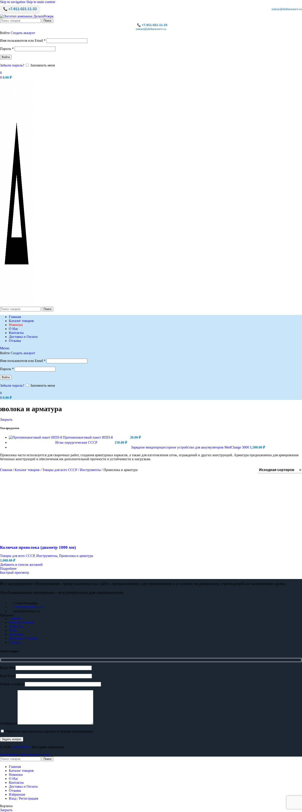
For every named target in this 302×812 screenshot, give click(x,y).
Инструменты (91, 470)
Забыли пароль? (12, 65)
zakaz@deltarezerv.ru (286, 9)
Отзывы (15, 642)
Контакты (16, 634)
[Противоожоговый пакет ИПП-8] (36, 437)
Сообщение (8, 723)
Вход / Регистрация (23, 798)
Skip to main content (40, 2)
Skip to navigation (13, 2)
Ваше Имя (7, 668)
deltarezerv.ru (20, 747)
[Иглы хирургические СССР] (32, 442)
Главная (6, 470)
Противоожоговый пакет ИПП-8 (88, 437)
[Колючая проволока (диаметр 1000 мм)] (66, 611)
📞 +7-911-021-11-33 (20, 9)
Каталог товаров (27, 470)
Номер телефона (12, 684)
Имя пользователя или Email (23, 40)
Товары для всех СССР (60, 470)
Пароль (7, 49)
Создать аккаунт (23, 33)
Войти (6, 57)
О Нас (13, 630)
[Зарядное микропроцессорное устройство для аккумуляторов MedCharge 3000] (70, 447)
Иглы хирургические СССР (76, 442)
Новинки (16, 626)
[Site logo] (27, 16)
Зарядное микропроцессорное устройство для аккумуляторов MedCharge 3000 (190, 447)
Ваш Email (8, 676)
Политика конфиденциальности (24, 754)
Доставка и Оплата (23, 638)
